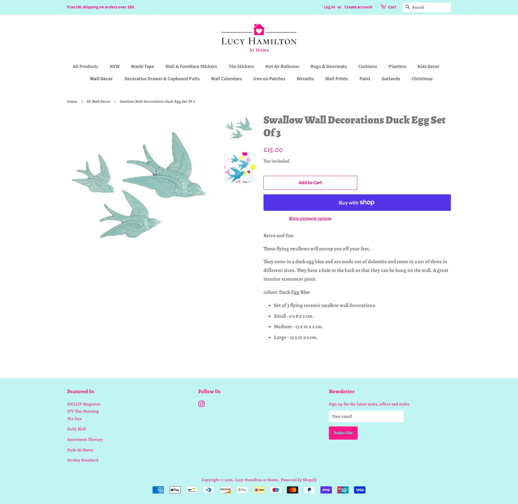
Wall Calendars (226, 78)
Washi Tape (142, 66)
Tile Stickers (241, 66)
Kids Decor (428, 66)
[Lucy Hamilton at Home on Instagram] (201, 405)
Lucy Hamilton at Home (256, 480)
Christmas (422, 78)
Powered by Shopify (299, 480)
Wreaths (305, 78)
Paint (364, 78)
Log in (329, 7)
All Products (85, 66)
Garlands (391, 78)
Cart (392, 7)
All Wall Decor (98, 101)
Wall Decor (101, 78)
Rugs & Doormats (329, 66)
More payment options (310, 218)
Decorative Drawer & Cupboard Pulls (162, 78)
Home (72, 101)
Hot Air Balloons (282, 66)
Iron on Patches (269, 78)
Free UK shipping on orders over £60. (101, 7)
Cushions (367, 66)
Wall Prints (336, 78)
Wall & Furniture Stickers (191, 66)
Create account (358, 7)
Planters (397, 66)
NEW (115, 66)
